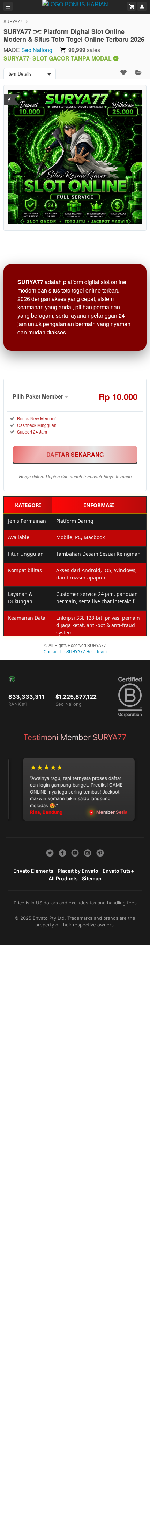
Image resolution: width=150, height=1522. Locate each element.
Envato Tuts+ (118, 871)
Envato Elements (33, 871)
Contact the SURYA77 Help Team (75, 651)
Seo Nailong (36, 50)
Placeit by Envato (78, 871)
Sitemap (92, 878)
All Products (63, 878)
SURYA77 (12, 21)
